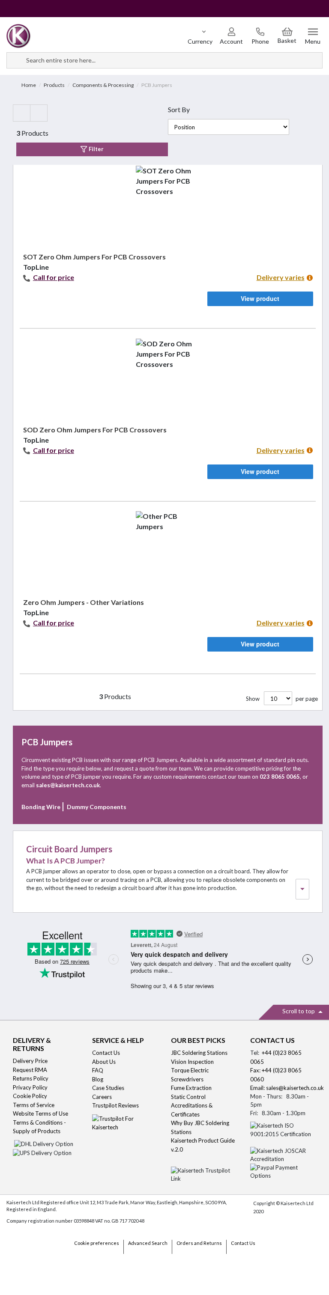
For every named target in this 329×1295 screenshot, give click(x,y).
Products (54, 85)
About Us (104, 1061)
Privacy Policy (30, 1087)
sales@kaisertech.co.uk (295, 1087)
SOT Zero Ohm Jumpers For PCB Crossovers (94, 257)
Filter (95, 149)
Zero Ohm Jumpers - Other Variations (83, 602)
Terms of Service (33, 1104)
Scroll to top (299, 1011)
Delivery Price (30, 1060)
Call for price (53, 277)
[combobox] (164, 60)
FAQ (97, 1070)
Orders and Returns (199, 1243)
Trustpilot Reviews (115, 1105)
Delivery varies (281, 277)
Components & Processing (103, 85)
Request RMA (30, 1069)
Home (28, 85)
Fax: (256, 1070)
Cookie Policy (30, 1096)
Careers (102, 1096)
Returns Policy (30, 1078)
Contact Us (106, 1052)
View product (260, 298)
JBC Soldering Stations (199, 1052)
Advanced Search (147, 1243)
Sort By (179, 109)
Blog (97, 1079)
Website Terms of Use (40, 1113)
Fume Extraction (191, 1087)
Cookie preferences (96, 1243)
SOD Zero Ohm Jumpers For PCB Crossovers (95, 430)
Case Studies (108, 1087)
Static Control (189, 1096)
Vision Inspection (192, 1061)
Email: (258, 1087)
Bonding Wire (40, 806)
